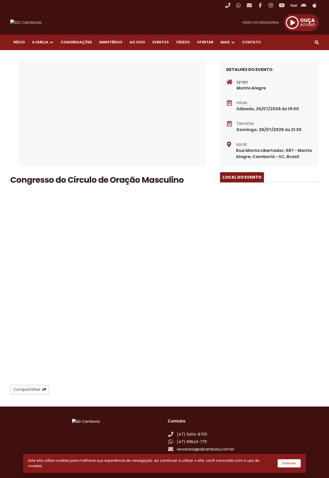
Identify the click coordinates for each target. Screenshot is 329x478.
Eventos (160, 42)
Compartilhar (27, 389)
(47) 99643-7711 (192, 441)
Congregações (76, 42)
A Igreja (40, 42)
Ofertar (205, 42)
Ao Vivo (137, 42)
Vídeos (183, 42)
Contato (251, 42)
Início (19, 42)
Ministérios (110, 42)
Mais (225, 42)
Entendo (289, 463)
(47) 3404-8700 (192, 434)
